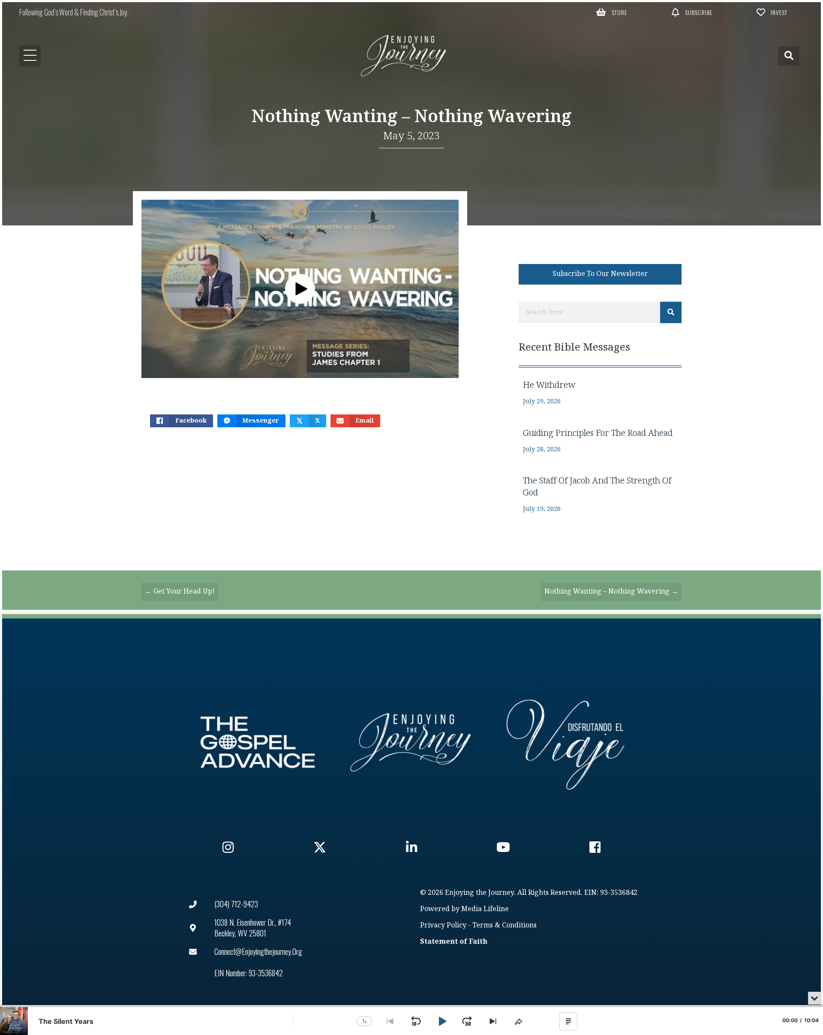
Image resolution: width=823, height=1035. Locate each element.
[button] (612, 12)
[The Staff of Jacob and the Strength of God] (600, 494)
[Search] (671, 312)
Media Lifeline (485, 909)
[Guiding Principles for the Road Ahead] (600, 441)
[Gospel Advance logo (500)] (257, 742)
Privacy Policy (443, 925)
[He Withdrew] (600, 393)
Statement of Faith (453, 942)
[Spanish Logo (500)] (565, 742)
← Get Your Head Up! (180, 592)
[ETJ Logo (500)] (411, 742)
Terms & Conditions (504, 925)
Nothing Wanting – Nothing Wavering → (611, 592)
